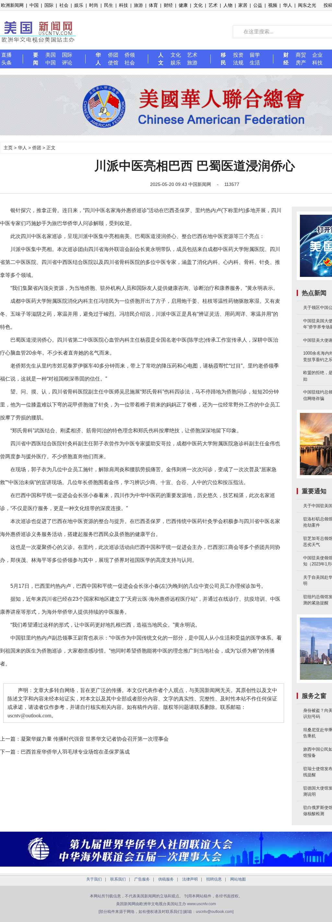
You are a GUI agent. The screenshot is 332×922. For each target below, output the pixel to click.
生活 (255, 62)
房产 (301, 62)
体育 (153, 5)
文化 (198, 5)
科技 (123, 5)
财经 (168, 5)
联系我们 (118, 879)
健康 (183, 5)
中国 (34, 5)
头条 (6, 62)
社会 (63, 5)
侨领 (129, 55)
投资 (238, 55)
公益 (257, 5)
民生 (108, 5)
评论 (67, 62)
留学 (255, 55)
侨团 (113, 55)
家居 (242, 5)
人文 (160, 58)
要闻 (35, 58)
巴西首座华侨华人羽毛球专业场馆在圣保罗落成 (75, 752)
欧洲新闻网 (12, 5)
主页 (8, 147)
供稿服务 (166, 879)
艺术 (213, 5)
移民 (223, 58)
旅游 (138, 5)
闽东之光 (307, 5)
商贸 (301, 55)
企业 (317, 55)
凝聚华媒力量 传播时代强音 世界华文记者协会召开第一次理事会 (95, 739)
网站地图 (238, 879)
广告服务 (142, 879)
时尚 (93, 5)
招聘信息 (214, 879)
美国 (50, 55)
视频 (272, 5)
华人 (287, 5)
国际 (48, 5)
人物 (227, 5)
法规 (238, 62)
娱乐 (78, 5)
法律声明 (190, 879)
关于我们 (94, 879)
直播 (6, 55)
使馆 (113, 62)
